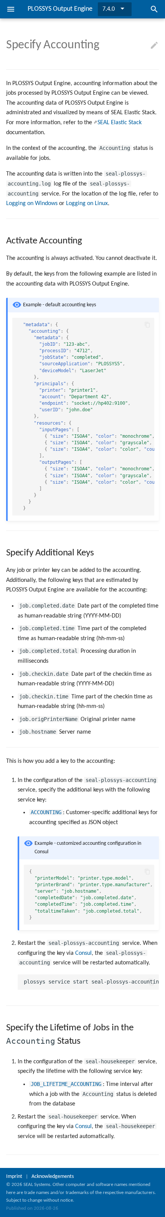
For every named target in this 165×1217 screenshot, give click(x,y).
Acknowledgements (52, 1176)
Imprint (14, 1176)
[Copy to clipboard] (147, 324)
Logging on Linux (87, 203)
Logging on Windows (32, 203)
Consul (83, 953)
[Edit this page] (154, 46)
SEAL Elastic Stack (119, 123)
